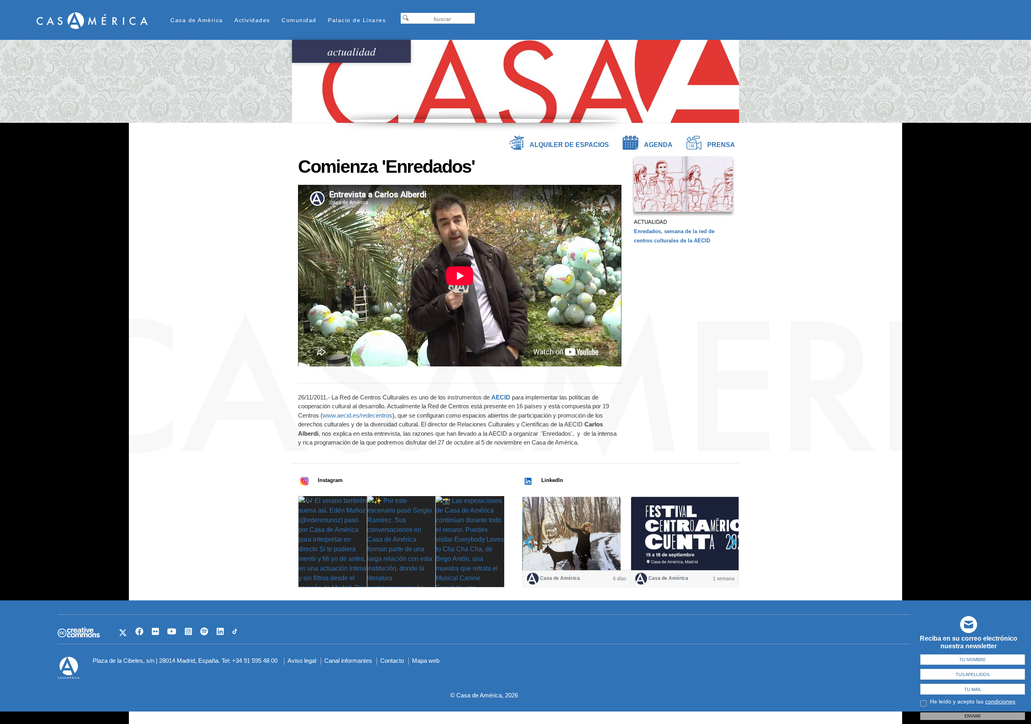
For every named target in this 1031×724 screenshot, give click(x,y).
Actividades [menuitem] (252, 20)
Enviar (973, 716)
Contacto (392, 660)
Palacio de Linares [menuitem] (357, 20)
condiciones (1000, 701)
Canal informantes (348, 660)
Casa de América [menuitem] (196, 20)
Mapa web (425, 660)
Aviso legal (302, 660)
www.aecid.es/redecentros (357, 415)
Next (730, 542)
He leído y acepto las (972, 701)
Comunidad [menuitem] (299, 20)
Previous (531, 542)
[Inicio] (92, 20)
